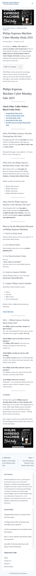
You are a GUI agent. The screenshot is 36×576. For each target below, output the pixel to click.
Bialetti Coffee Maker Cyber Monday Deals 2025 (9, 461)
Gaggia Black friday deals (14, 113)
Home (6, 558)
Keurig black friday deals (14, 120)
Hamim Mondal (8, 41)
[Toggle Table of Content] (19, 66)
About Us (7, 564)
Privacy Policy (8, 566)
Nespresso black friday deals (15, 115)
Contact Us (7, 561)
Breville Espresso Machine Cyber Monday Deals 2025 (27, 461)
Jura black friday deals (13, 118)
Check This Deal (8, 312)
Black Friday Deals (9, 28)
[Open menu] (32, 3)
